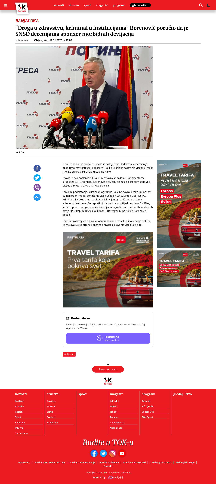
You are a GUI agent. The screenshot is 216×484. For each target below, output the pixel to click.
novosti (59, 5)
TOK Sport (147, 417)
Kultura (51, 406)
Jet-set (113, 411)
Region (19, 411)
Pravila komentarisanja (82, 462)
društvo (74, 5)
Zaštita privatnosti (160, 462)
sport (87, 5)
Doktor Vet (148, 411)
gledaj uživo (140, 5)
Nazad (70, 354)
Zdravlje (114, 400)
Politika (19, 400)
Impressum (24, 462)
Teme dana (21, 433)
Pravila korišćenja (109, 462)
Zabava (114, 417)
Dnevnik (146, 400)
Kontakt (108, 466)
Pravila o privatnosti (134, 462)
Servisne (51, 400)
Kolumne (20, 422)
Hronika (19, 406)
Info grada (147, 406)
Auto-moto (116, 427)
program (119, 5)
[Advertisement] (180, 93)
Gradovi (51, 417)
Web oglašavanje (185, 462)
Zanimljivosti (117, 422)
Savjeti (113, 406)
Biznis (50, 411)
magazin (102, 5)
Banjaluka (52, 422)
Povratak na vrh (108, 369)
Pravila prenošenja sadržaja (49, 462)
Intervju (19, 427)
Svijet (18, 417)
